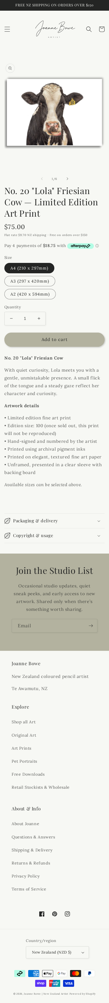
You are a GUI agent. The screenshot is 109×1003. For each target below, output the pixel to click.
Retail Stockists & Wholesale (41, 787)
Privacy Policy (26, 876)
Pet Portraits (24, 761)
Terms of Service (29, 889)
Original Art (24, 735)
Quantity (12, 307)
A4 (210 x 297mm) (29, 268)
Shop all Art (23, 721)
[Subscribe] (90, 626)
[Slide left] (41, 178)
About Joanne (25, 823)
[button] (7, 29)
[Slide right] (67, 178)
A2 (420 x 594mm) (30, 294)
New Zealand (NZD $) (52, 952)
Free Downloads (28, 774)
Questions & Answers (33, 837)
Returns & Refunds (31, 863)
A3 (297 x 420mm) (29, 281)
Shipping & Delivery (32, 850)
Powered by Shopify (82, 993)
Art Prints (21, 748)
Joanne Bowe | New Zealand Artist (46, 993)
